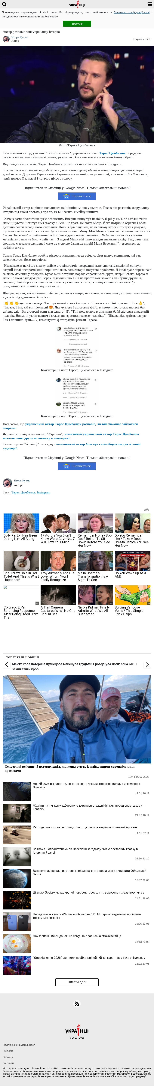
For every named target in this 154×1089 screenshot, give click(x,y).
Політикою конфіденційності (131, 12)
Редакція (8, 1056)
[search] (4, 4)
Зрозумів (77, 23)
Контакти (8, 1062)
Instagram (43, 492)
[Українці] (77, 4)
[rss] (77, 1003)
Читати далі (77, 982)
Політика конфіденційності (19, 1044)
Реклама (8, 1050)
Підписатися (81, 196)
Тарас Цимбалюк (112, 153)
